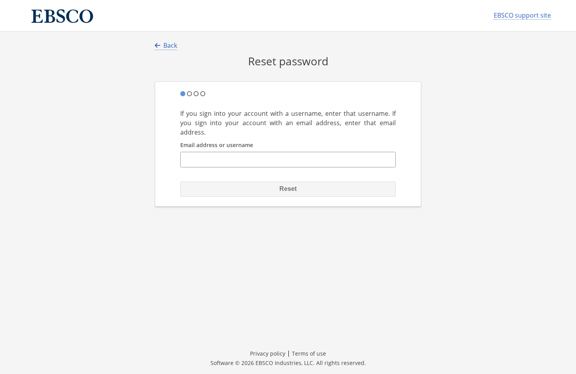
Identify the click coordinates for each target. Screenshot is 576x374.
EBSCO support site (522, 15)
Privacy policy (267, 353)
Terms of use (309, 353)
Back (170, 45)
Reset (288, 188)
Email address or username (216, 145)
